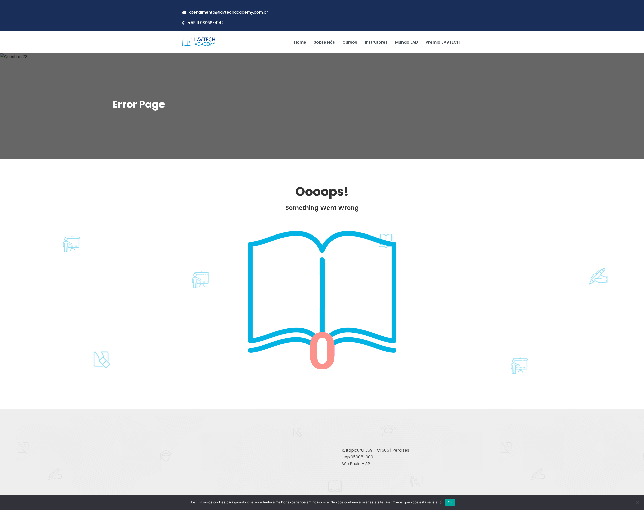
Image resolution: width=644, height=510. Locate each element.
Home (300, 42)
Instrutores (376, 42)
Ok (450, 502)
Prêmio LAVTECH (443, 42)
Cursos (349, 42)
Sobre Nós (324, 42)
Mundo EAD (406, 42)
